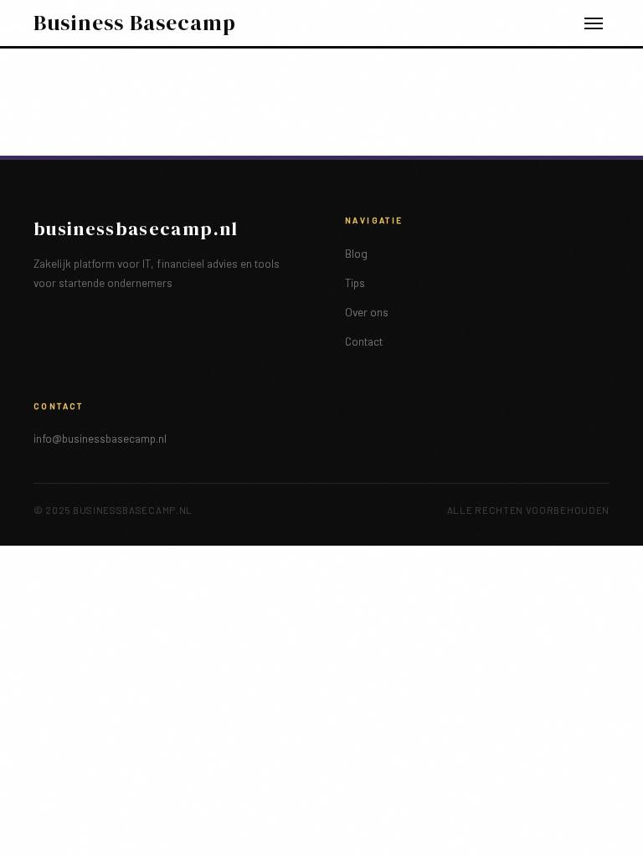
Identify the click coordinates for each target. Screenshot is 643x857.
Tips (355, 282)
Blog (356, 253)
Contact (364, 341)
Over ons (366, 312)
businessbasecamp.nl (136, 229)
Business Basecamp (134, 23)
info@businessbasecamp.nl (100, 438)
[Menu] (594, 23)
